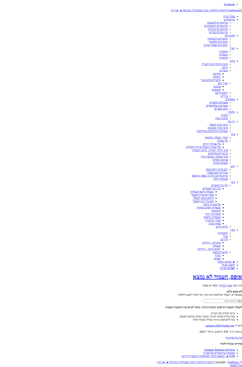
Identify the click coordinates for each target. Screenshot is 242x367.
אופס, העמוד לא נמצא (217, 277)
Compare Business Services (219, 349)
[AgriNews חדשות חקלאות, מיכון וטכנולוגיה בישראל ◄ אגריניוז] (206, 10)
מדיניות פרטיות (234, 337)
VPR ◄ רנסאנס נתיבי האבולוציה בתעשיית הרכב (208, 356)
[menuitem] (117, 16)
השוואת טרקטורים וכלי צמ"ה (219, 352)
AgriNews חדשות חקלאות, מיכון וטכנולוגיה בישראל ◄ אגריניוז (198, 362)
